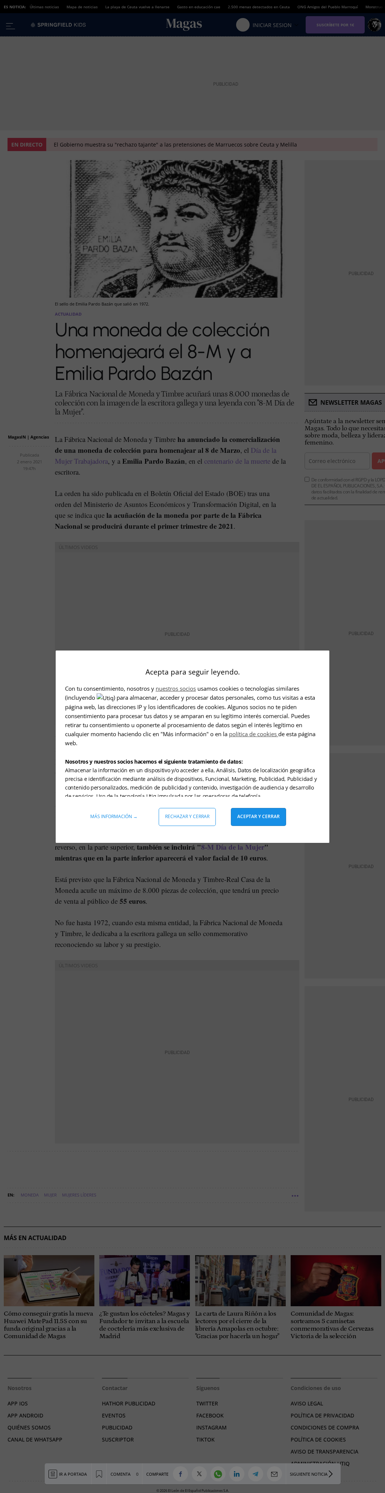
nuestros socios (176, 688)
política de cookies (253, 734)
